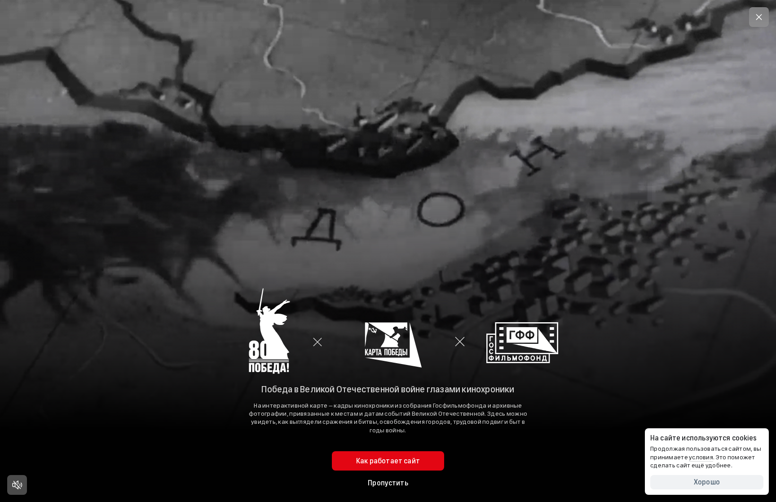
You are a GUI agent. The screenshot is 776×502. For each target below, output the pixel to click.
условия (701, 457)
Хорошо (707, 482)
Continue (388, 306)
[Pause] (17, 485)
